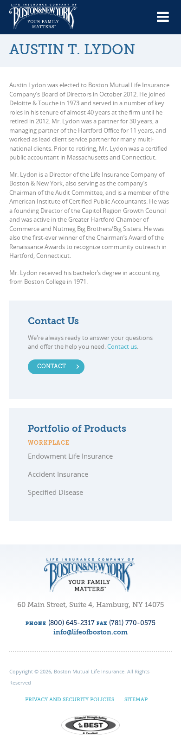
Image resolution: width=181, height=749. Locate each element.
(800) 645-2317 (71, 623)
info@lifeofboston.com (90, 632)
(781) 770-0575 (132, 623)
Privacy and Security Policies (69, 700)
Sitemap (136, 700)
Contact (51, 367)
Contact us (122, 346)
